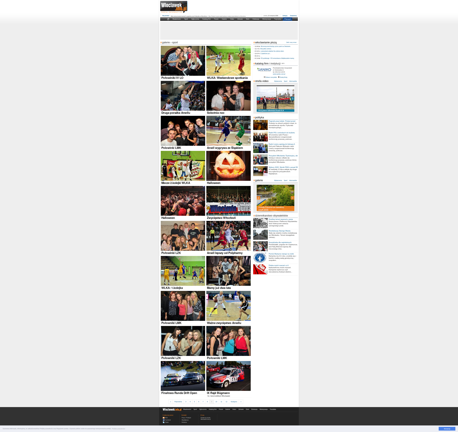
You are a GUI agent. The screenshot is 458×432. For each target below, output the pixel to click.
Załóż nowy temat (291, 42)
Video (232, 19)
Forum (216, 19)
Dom (247, 19)
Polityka (259, 117)
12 (226, 402)
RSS (166, 417)
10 (216, 402)
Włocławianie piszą (266, 42)
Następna (234, 402)
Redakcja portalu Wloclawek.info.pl (206, 418)
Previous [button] (263, 98)
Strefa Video (261, 81)
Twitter (167, 422)
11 (221, 402)
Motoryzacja (266, 19)
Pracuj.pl (287, 19)
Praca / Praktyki (186, 417)
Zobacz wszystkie (271, 77)
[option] (275, 99)
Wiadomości (176, 19)
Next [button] (288, 98)
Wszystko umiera (265, 49)
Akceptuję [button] (447, 428)
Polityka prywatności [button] (118, 429)
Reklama (184, 422)
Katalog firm (206, 19)
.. (261, 56)
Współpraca (185, 420)
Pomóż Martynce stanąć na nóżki (281, 254)
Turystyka (277, 19)
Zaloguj (285, 15)
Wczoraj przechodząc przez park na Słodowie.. (276, 46)
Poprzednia (178, 402)
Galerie (224, 19)
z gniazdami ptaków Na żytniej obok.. (272, 51)
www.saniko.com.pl (279, 74)
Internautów (293, 81)
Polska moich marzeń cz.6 (279, 265)
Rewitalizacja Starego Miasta (279, 231)
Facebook (168, 420)
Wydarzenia (278, 81)
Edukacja (256, 19)
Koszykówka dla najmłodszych (280, 242)
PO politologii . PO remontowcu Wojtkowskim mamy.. (278, 58)
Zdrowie (240, 19)
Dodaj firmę (283, 77)
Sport (186, 19)
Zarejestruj (293, 15)
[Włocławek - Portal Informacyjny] (173, 7)
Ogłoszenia (195, 19)
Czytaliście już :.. (265, 53)
